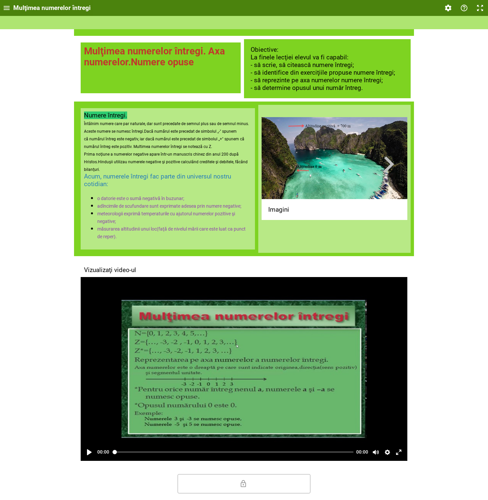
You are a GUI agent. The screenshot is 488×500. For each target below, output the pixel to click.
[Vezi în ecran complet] (398, 452)
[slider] (233, 452)
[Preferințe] (387, 452)
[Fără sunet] (375, 452)
